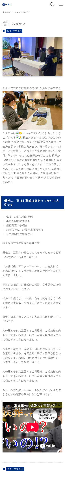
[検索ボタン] (52, 4)
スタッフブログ (14, 31)
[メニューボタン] (60, 4)
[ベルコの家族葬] (7, 4)
